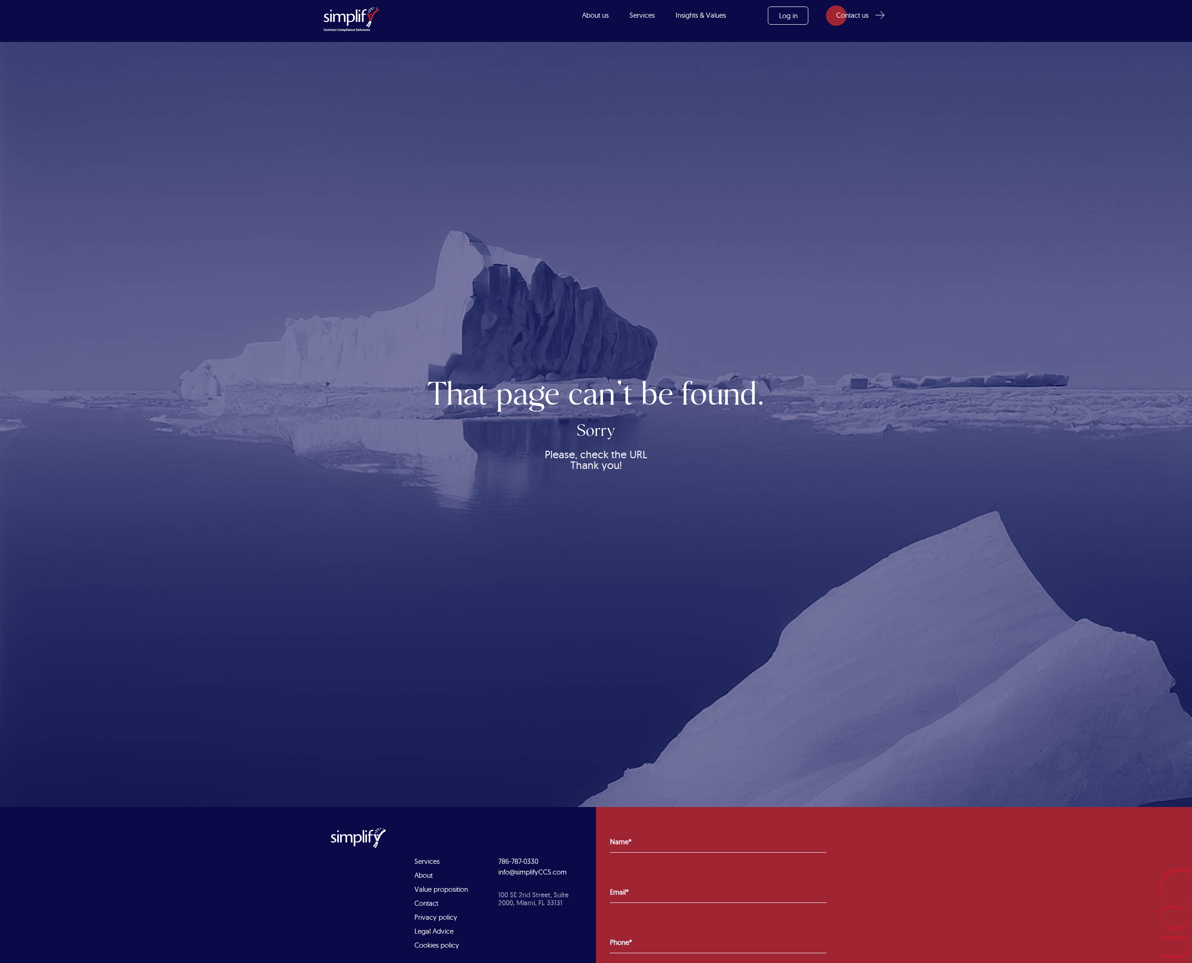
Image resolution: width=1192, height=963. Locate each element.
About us (595, 15)
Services (642, 15)
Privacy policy (435, 917)
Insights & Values (701, 15)
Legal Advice (434, 931)
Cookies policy (436, 945)
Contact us (852, 15)
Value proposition (441, 889)
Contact (426, 903)
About (423, 875)
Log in (788, 15)
